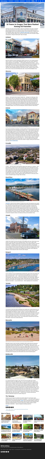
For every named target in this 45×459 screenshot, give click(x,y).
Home (1, 449)
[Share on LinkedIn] (13, 407)
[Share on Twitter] (9, 407)
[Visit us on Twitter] (4, 451)
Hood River (8, 203)
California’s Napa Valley (24, 32)
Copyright (10, 449)
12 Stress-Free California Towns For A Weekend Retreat (27, 440)
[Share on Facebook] (8, 407)
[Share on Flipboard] (6, 407)
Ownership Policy (29, 449)
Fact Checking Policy (18, 449)
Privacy (7, 449)
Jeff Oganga (7, 410)
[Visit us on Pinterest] (6, 451)
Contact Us (4, 449)
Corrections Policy (23, 449)
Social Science (33, 1)
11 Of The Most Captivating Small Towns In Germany (17, 422)
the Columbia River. (14, 140)
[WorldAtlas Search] (44, 1)
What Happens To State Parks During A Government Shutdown (38, 431)
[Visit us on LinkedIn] (8, 451)
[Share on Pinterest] (11, 407)
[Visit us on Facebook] (3, 451)
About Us (13, 449)
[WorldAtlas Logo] (4, 1)
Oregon (22, 400)
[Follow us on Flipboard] (1, 451)
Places (14, 410)
